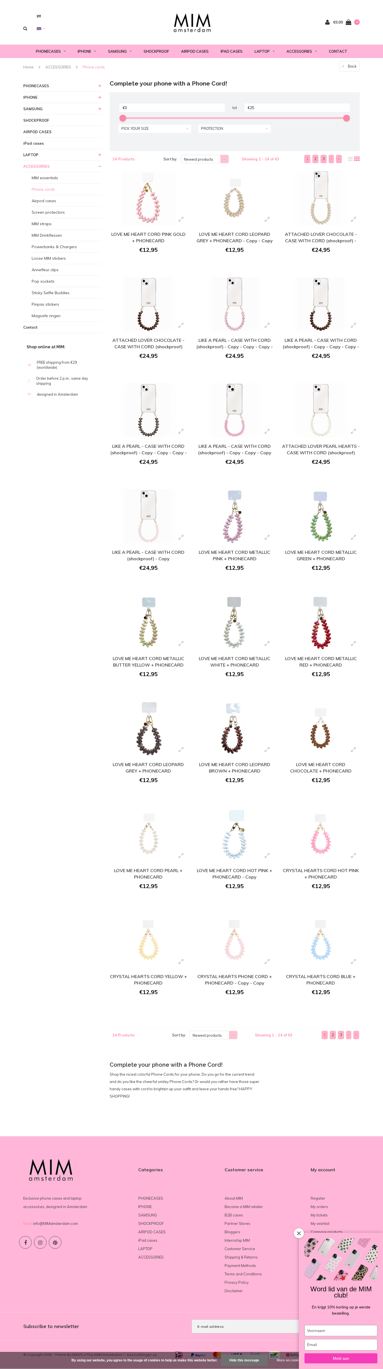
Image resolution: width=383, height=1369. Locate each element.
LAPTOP (262, 51)
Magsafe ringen (46, 315)
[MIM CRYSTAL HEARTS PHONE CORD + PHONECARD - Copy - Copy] (234, 940)
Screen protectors (48, 212)
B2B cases (234, 1215)
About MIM (234, 1198)
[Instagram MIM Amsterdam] (40, 1242)
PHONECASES (48, 51)
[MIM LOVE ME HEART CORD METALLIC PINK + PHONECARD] (234, 516)
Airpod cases (44, 200)
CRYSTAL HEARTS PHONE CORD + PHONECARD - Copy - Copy (234, 980)
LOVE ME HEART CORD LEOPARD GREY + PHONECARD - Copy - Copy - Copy (235, 238)
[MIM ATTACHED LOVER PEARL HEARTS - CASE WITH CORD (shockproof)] (320, 410)
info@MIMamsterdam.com (55, 1223)
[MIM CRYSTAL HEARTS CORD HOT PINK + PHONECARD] (320, 834)
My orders (319, 1206)
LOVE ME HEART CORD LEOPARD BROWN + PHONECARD (234, 768)
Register (318, 1198)
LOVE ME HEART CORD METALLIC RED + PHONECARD (321, 662)
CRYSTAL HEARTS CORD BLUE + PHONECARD (321, 980)
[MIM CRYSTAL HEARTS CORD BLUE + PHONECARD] (320, 940)
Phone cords (94, 67)
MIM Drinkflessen (47, 235)
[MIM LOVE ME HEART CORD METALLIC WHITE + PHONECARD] (234, 622)
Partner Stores (237, 1223)
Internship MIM (237, 1240)
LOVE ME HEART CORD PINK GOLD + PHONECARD (148, 237)
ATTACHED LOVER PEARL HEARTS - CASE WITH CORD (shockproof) (320, 449)
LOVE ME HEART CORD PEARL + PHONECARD (148, 874)
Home (28, 67)
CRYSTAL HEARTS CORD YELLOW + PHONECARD (148, 980)
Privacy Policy (237, 1282)
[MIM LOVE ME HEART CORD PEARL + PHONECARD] (148, 834)
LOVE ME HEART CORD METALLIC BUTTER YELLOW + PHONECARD (148, 662)
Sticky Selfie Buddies (51, 292)
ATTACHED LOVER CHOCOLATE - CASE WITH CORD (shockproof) (148, 343)
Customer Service (240, 1248)
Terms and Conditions (243, 1274)
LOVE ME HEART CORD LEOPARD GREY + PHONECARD (148, 768)
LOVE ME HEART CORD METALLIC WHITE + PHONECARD (234, 662)
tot (234, 107)
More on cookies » (291, 1360)
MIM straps (42, 223)
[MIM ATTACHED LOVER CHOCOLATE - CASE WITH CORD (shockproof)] (148, 304)
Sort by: (170, 159)
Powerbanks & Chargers (54, 246)
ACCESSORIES (299, 51)
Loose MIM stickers (49, 258)
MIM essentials (45, 177)
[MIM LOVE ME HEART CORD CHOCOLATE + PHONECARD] (320, 728)
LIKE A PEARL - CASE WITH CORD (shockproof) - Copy (148, 555)
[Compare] (39, 16)
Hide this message (244, 1360)
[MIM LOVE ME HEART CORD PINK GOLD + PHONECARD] (148, 198)
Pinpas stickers (45, 304)
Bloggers (232, 1232)
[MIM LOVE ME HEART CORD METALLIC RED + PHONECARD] (320, 622)
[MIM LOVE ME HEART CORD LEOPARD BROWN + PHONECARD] (234, 728)
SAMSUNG (117, 51)
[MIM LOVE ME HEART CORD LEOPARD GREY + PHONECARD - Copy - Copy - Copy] (234, 198)
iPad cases (232, 51)
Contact (338, 51)
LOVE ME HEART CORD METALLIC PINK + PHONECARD (234, 555)
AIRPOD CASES (195, 51)
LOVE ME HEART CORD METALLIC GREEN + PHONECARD (321, 555)
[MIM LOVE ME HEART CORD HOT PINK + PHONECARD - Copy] (234, 834)
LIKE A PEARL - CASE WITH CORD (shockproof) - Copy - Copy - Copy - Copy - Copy (321, 344)
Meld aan (341, 1358)
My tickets (319, 1215)
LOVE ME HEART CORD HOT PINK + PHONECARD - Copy (234, 874)
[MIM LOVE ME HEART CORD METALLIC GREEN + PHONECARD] (320, 516)
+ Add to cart (145, 265)
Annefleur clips (45, 269)
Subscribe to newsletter (51, 1326)
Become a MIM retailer (244, 1206)
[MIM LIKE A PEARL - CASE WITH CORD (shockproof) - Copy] (148, 516)
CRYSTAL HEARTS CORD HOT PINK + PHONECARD (321, 874)
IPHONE (84, 51)
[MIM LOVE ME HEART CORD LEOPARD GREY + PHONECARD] (148, 728)
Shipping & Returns (241, 1257)
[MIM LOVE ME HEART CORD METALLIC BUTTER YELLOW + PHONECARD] (148, 622)
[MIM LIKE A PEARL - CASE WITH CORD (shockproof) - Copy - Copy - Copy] (234, 410)
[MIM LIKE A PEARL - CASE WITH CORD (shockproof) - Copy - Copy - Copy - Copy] (148, 410)
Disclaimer (234, 1291)
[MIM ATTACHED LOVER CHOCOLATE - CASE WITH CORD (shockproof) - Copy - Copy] (320, 198)
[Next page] (331, 159)
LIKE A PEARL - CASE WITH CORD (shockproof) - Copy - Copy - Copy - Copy (148, 450)
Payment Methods (240, 1265)
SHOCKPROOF (156, 51)
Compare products (327, 1232)
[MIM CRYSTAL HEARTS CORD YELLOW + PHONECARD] (148, 940)
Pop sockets (43, 281)
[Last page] (339, 159)
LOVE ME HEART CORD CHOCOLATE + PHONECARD (321, 768)
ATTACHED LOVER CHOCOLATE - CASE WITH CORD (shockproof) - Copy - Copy (321, 238)
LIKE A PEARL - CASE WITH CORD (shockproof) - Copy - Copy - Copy (234, 449)
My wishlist (320, 1223)
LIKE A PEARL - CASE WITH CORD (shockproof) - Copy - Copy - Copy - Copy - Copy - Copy (234, 344)
